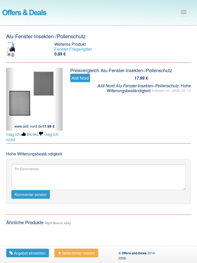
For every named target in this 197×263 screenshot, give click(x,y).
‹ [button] (10, 71)
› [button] (58, 71)
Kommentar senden (31, 194)
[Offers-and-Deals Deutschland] (24, 11)
